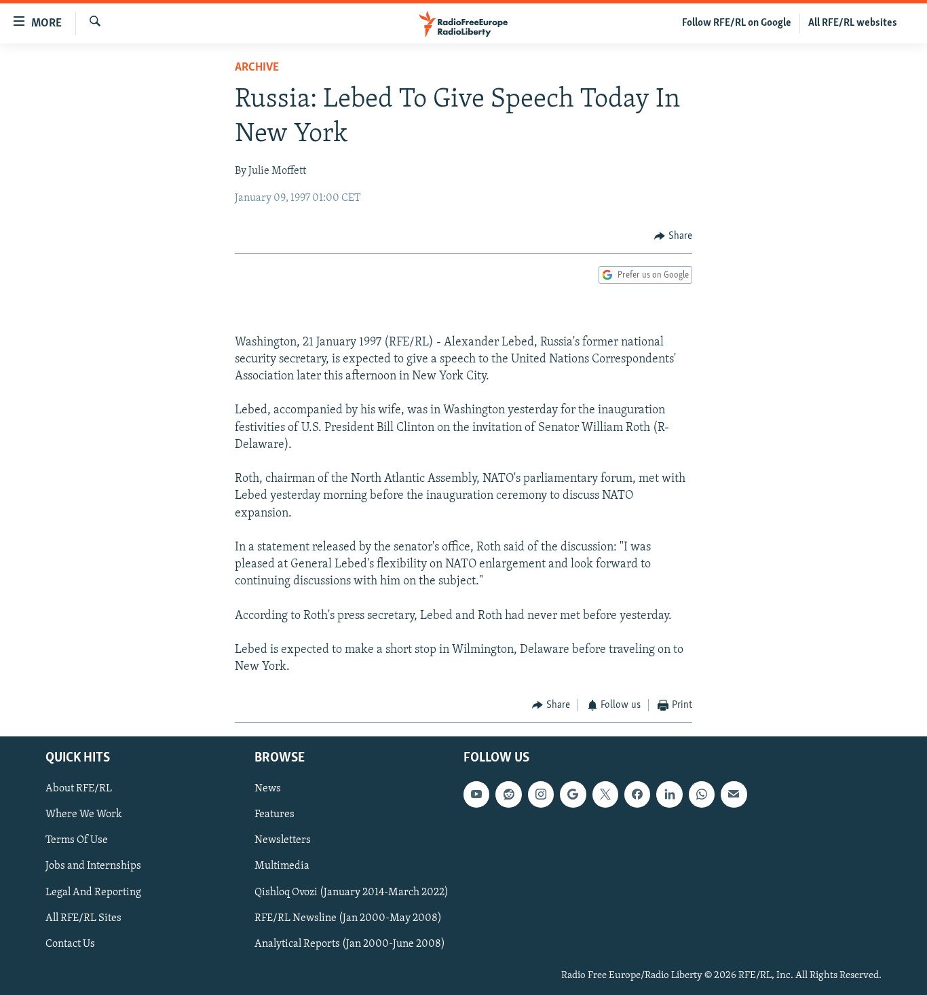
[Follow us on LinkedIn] (669, 794)
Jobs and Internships (93, 866)
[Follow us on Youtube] (476, 794)
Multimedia (281, 866)
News (267, 788)
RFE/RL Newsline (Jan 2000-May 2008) (348, 918)
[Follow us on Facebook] (637, 794)
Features (274, 814)
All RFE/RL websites (852, 23)
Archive (257, 68)
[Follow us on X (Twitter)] (605, 794)
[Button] (673, 236)
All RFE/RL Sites (83, 918)
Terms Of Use (76, 840)
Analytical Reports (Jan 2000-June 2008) (349, 944)
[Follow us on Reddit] (508, 794)
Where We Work (83, 814)
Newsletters (282, 840)
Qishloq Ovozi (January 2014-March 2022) (351, 891)
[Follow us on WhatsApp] (702, 794)
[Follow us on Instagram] (541, 794)
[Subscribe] (733, 794)
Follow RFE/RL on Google (736, 23)
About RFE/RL (78, 788)
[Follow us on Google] (573, 794)
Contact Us (70, 944)
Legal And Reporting (93, 891)
